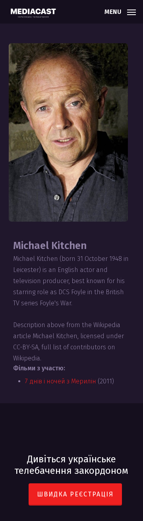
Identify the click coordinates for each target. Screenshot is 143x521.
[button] (120, 11)
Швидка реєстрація (75, 494)
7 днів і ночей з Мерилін (60, 381)
